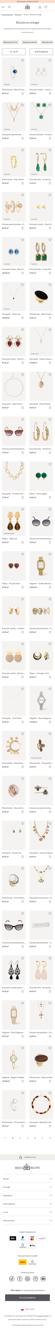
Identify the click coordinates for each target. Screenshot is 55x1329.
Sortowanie (41, 51)
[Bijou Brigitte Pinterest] (35, 1278)
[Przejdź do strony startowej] (27, 6)
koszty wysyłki (43, 1316)
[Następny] (50, 1138)
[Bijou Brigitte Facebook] (20, 1278)
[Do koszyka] (22, 93)
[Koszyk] (52, 7)
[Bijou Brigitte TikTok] (12, 1278)
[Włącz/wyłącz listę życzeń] (22, 60)
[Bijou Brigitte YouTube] (43, 1278)
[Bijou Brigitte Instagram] (27, 1278)
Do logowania (27, 1297)
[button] (40, 7)
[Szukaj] (9, 7)
